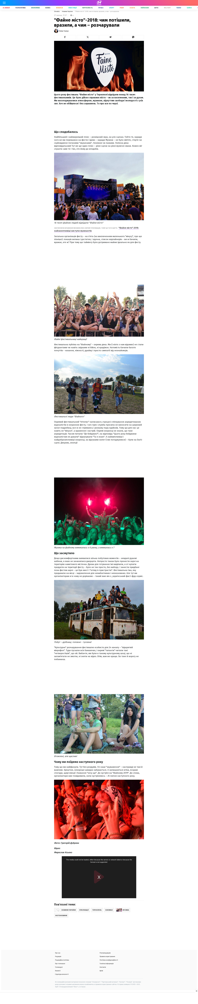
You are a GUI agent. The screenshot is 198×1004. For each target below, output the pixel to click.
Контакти (103, 967)
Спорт (111, 8)
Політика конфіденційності (109, 960)
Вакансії (58, 971)
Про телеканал (60, 963)
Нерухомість (87, 8)
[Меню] (4, 3)
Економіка (35, 8)
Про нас (57, 953)
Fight (122, 8)
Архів (101, 971)
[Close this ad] (196, 991)
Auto (156, 8)
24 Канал (6, 8)
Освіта (132, 8)
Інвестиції (72, 8)
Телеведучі (59, 967)
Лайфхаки (145, 8)
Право (100, 8)
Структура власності (62, 974)
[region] (99, 998)
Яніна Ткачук (64, 31)
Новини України (67, 11)
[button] (65, 37)
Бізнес (47, 8)
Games (189, 8)
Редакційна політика (62, 960)
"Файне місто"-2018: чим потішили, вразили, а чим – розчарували (97, 11)
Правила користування (107, 956)
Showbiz (57, 11)
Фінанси (59, 8)
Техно (178, 8)
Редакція (58, 956)
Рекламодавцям (105, 953)
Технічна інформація (107, 963)
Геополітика (20, 8)
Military (167, 8)
